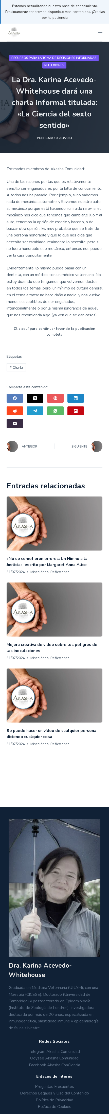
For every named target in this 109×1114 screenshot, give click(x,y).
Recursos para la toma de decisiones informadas (54, 58)
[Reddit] (15, 410)
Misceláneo (39, 572)
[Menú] (100, 32)
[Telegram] (35, 410)
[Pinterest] (55, 398)
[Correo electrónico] (15, 423)
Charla (16, 367)
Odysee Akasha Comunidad (54, 1058)
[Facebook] (15, 398)
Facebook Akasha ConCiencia (54, 1065)
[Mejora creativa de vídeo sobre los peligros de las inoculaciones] (54, 609)
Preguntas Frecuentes (54, 1086)
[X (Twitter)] (35, 398)
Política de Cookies (54, 1106)
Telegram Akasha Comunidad (54, 1051)
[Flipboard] (75, 410)
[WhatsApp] (55, 410)
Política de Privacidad (54, 1100)
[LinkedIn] (75, 398)
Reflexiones (54, 65)
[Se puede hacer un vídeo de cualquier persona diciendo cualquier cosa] (54, 696)
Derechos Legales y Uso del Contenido (54, 1093)
